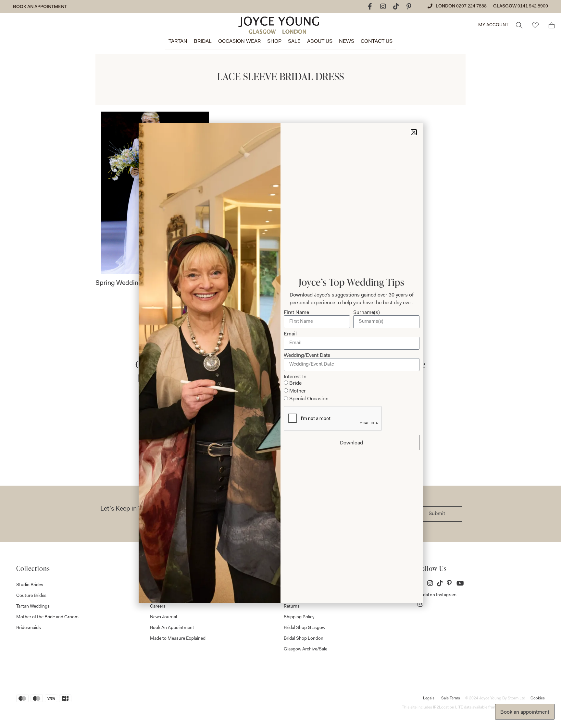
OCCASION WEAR (239, 41)
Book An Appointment (172, 628)
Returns (292, 606)
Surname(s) (366, 312)
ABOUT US (319, 41)
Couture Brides (31, 596)
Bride (295, 383)
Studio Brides (29, 585)
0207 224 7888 (471, 6)
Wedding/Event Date (307, 355)
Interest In (295, 377)
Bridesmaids (28, 628)
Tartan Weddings (33, 606)
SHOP (274, 41)
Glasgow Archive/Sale (305, 649)
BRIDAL (203, 41)
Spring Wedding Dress (127, 283)
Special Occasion (309, 399)
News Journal (163, 617)
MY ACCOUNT (493, 25)
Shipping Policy (299, 617)
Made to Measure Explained (178, 638)
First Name (296, 312)
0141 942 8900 (532, 6)
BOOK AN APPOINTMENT (40, 7)
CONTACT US (377, 41)
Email (290, 334)
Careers (158, 606)
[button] (413, 132)
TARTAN (177, 41)
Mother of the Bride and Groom (47, 617)
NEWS (346, 41)
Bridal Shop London (303, 638)
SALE (294, 41)
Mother (297, 391)
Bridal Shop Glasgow (304, 628)
